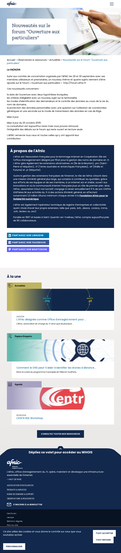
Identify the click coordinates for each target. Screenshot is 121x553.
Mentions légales (15, 521)
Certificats (12, 513)
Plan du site (12, 525)
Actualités (54, 59)
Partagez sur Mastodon (29, 249)
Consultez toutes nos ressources (60, 434)
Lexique (10, 517)
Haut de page (15, 479)
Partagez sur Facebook (29, 242)
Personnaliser (14, 546)
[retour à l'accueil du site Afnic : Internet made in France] (60, 464)
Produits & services (16, 490)
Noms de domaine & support (20, 494)
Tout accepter (104, 533)
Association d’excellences (20, 485)
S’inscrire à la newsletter (27, 504)
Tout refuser (103, 539)
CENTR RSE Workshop (29, 418)
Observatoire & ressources (32, 59)
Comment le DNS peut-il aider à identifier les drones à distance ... (56, 368)
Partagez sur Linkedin (27, 235)
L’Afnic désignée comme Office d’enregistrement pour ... (51, 319)
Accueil (11, 59)
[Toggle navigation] (111, 4)
